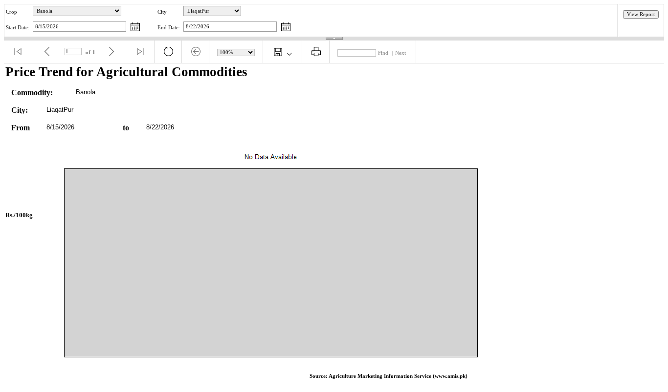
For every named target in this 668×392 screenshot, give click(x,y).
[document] (334, 225)
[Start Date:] (135, 28)
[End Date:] (286, 28)
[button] (17, 52)
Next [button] (400, 53)
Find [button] (383, 53)
